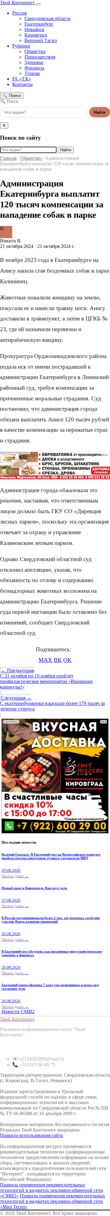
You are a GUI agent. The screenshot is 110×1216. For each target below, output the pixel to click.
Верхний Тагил (40, 40)
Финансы (34, 67)
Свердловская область (47, 18)
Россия (19, 13)
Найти (99, 112)
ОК (67, 660)
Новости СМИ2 (18, 1011)
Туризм (32, 73)
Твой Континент (18, 2)
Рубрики (21, 45)
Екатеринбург (38, 24)
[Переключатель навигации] (38, 4)
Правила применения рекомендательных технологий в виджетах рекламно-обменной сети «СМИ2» (51, 1190)
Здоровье (33, 62)
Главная (8, 158)
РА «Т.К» (21, 78)
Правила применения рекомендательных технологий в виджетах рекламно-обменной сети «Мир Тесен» (52, 1201)
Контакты (22, 84)
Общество (35, 51)
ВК (58, 660)
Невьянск (34, 29)
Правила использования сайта (31, 1135)
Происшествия (39, 56)
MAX (45, 660)
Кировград (35, 35)
